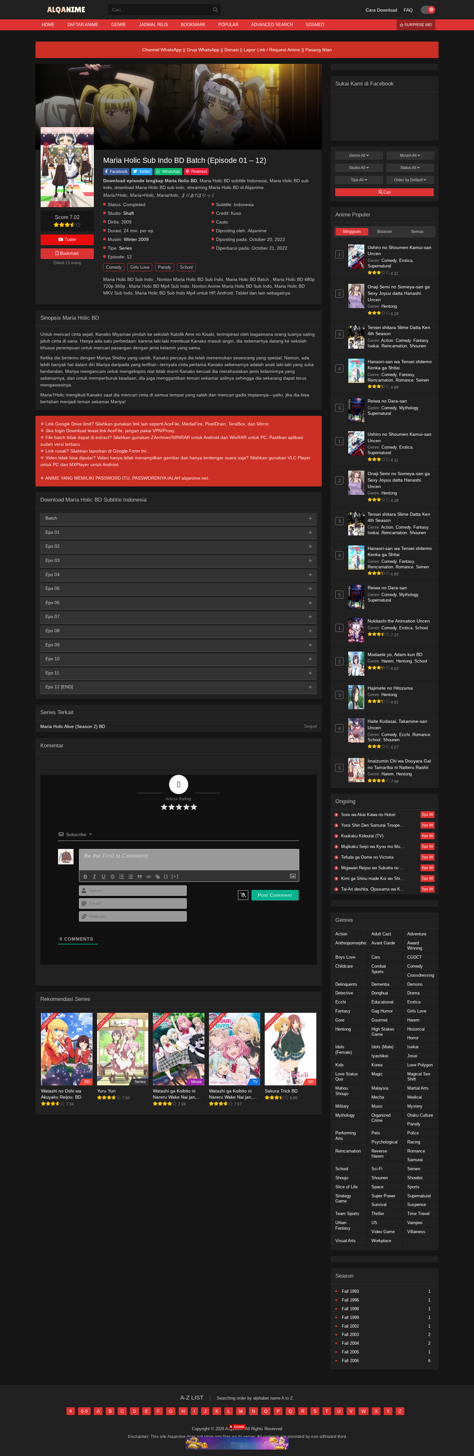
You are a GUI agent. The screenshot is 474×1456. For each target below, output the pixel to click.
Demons (415, 984)
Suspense (416, 1204)
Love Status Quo (346, 1077)
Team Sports (347, 1213)
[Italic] (94, 877)
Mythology (408, 407)
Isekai (373, 346)
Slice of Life (346, 1186)
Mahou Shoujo (341, 1091)
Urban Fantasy (343, 1225)
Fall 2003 (350, 1334)
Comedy (114, 267)
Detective (344, 993)
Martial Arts (418, 1088)
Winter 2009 (136, 239)
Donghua (379, 993)
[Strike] (112, 877)
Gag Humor (382, 1011)
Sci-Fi (376, 1168)
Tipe (357, 180)
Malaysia (379, 1088)
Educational (382, 1002)
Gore (339, 1020)
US (374, 1222)
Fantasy (420, 340)
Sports (413, 1186)
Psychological (384, 1142)
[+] (175, 876)
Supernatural (379, 266)
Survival (379, 1204)
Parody (164, 267)
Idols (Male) (382, 1046)
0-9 (84, 1411)
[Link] (157, 877)
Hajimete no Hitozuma (390, 688)
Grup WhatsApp (203, 49)
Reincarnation (394, 346)
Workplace (381, 1240)
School (186, 267)
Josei (412, 1055)
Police (413, 1133)
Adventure (416, 934)
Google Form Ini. (130, 451)
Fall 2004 (350, 1343)
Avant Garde (383, 943)
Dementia (380, 984)
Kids (339, 1064)
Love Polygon (420, 1064)
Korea (376, 1064)
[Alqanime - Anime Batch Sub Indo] (66, 13)
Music (377, 1106)
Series (125, 248)
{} (166, 876)
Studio (357, 167)
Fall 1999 (350, 1317)
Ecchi (404, 734)
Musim (408, 155)
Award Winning (414, 946)
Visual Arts (345, 1240)
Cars (375, 957)
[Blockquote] (139, 877)
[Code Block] (148, 877)
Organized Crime (380, 1118)
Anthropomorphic (351, 943)
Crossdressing (420, 975)
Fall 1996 (350, 1300)
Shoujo (341, 1177)
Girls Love (139, 267)
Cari (386, 192)
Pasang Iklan (318, 49)
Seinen (422, 380)
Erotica (405, 260)
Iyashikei (379, 1055)
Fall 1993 (350, 1291)
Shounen (418, 346)
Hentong (389, 306)
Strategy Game (343, 1198)
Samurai (415, 1159)
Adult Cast (381, 934)
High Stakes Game (382, 1032)
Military (342, 1106)
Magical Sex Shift (418, 1077)
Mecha (377, 1097)
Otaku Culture (420, 1115)
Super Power (383, 1195)
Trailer (69, 239)
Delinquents (346, 984)
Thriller (377, 1213)
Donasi (231, 49)
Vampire (414, 1222)
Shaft (128, 213)
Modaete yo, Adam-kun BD (395, 654)
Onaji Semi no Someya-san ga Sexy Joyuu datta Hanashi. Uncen (399, 293)
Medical (414, 1097)
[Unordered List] (130, 877)
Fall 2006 (350, 1360)
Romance (404, 380)
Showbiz (415, 1177)
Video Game (383, 1231)
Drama (413, 993)
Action (387, 340)
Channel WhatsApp (162, 49)
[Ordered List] (121, 877)
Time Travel (418, 1213)
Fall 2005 (350, 1352)
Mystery (414, 1106)
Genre (357, 155)
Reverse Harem (379, 1154)
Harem (387, 661)
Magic (377, 1074)
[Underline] (103, 877)
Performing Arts (345, 1136)
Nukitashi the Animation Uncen (399, 620)
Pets (375, 1133)
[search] (215, 10)
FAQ (408, 10)
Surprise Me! (417, 25)
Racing (413, 1142)
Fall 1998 (350, 1308)
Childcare (344, 966)
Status (408, 167)
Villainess (416, 1231)
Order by (408, 180)
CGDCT (414, 957)
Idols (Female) (343, 1049)
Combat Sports (378, 969)
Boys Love (345, 957)
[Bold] (85, 877)
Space (377, 1186)
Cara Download (381, 10)
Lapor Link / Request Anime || (274, 49)
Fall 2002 (350, 1326)
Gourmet (379, 1020)
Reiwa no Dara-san (387, 401)
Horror (413, 1037)
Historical (416, 1029)
